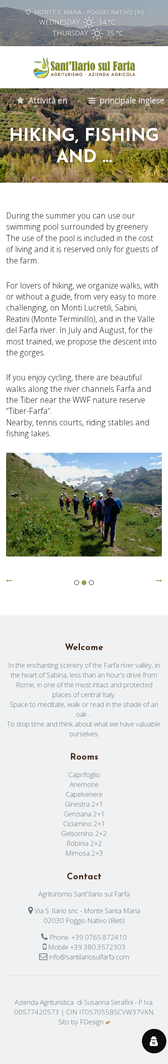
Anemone (84, 784)
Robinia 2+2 (84, 843)
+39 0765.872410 (99, 937)
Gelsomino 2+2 (84, 833)
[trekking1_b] (84, 505)
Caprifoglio (84, 774)
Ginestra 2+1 (84, 804)
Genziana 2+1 (84, 813)
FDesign (92, 1021)
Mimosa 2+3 (84, 853)
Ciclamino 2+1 (84, 823)
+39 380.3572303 (98, 947)
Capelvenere (84, 794)
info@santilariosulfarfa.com (89, 956)
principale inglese (130, 100)
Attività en (47, 100)
